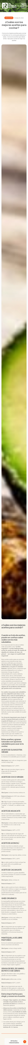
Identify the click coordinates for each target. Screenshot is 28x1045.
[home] (9, 6)
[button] (18, 6)
